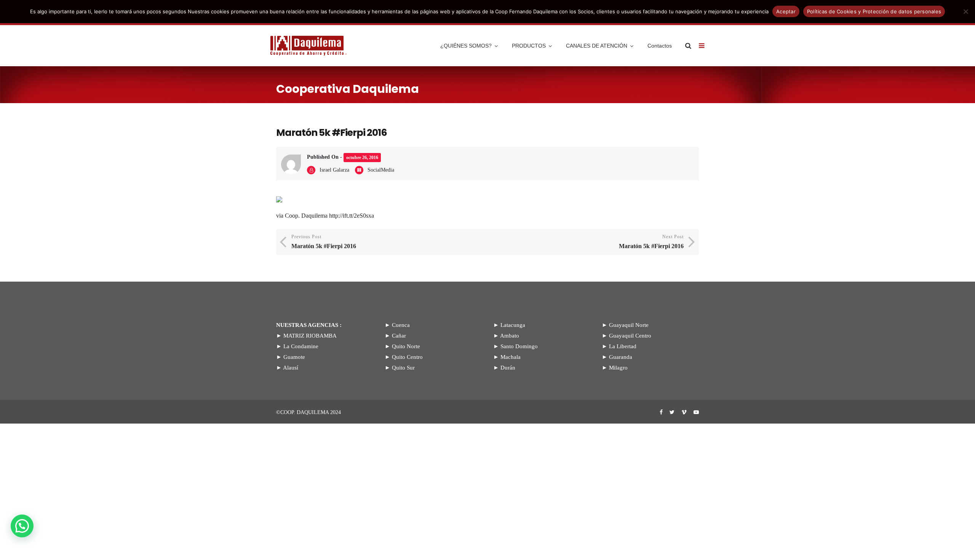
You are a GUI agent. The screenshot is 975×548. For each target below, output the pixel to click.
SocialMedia (381, 170)
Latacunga (512, 325)
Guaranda (620, 357)
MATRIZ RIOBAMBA (310, 336)
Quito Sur (403, 368)
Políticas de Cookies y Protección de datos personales (874, 11)
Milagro (618, 368)
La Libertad (622, 346)
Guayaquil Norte (629, 325)
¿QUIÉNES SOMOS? (466, 46)
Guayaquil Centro (630, 336)
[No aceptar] (965, 11)
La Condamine (300, 346)
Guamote (294, 357)
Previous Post (323, 241)
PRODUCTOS (529, 46)
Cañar (399, 336)
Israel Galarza (334, 170)
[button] (22, 526)
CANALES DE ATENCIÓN (596, 46)
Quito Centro (407, 357)
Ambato (509, 336)
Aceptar (786, 11)
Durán (507, 368)
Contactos (659, 46)
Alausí (290, 368)
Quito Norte (406, 346)
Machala (510, 357)
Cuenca (401, 325)
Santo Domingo (519, 346)
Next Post (651, 241)
